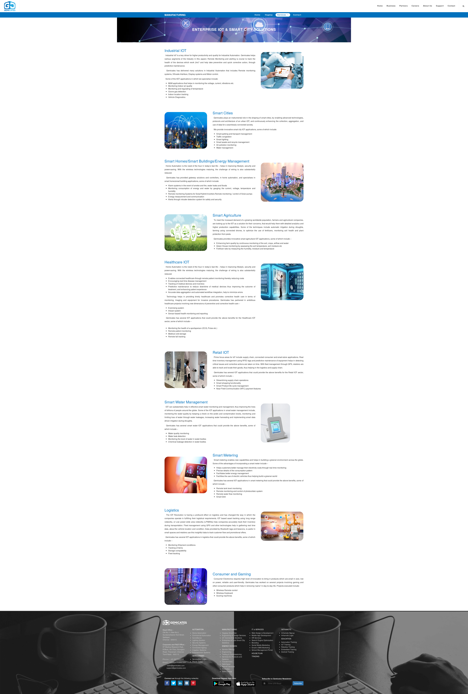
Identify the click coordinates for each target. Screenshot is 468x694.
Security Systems (199, 642)
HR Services (256, 638)
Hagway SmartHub (229, 633)
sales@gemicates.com (176, 665)
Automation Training (289, 642)
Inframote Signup (288, 633)
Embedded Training (288, 649)
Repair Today (197, 661)
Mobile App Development (261, 635)
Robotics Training (288, 647)
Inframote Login (287, 635)
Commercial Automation (201, 635)
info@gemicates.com (178, 662)
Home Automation (199, 633)
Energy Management (200, 645)
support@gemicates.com (176, 668)
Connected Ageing (199, 647)
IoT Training (285, 644)
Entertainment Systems (201, 652)
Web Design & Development (262, 633)
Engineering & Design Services (234, 635)
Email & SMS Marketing (261, 647)
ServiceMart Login (199, 659)
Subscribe (298, 683)
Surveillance (197, 638)
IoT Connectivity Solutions (232, 638)
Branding (255, 642)
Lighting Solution (198, 640)
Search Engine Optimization (262, 640)
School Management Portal (262, 650)
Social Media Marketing (261, 645)
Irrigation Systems (199, 650)
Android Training (287, 652)
